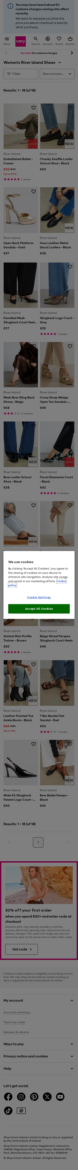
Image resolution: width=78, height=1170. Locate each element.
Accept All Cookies (39, 609)
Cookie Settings (39, 597)
